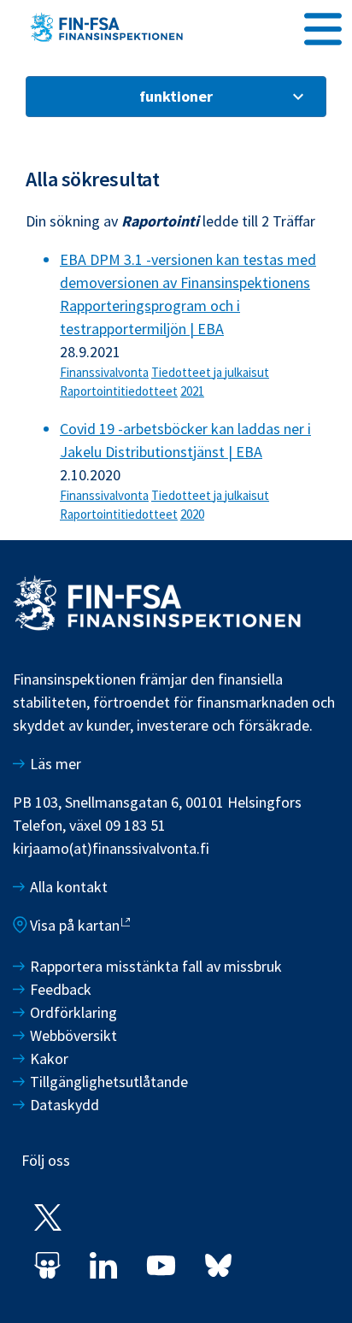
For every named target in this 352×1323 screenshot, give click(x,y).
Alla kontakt (69, 887)
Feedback (60, 989)
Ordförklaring (73, 1012)
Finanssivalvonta (104, 372)
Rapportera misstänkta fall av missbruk (156, 966)
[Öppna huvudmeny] (323, 26)
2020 (192, 514)
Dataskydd (64, 1104)
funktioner (176, 96)
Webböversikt (73, 1035)
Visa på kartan (75, 925)
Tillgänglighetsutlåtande (109, 1081)
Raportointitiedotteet (119, 391)
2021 (192, 391)
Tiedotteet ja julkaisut (210, 372)
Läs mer (55, 763)
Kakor (49, 1058)
